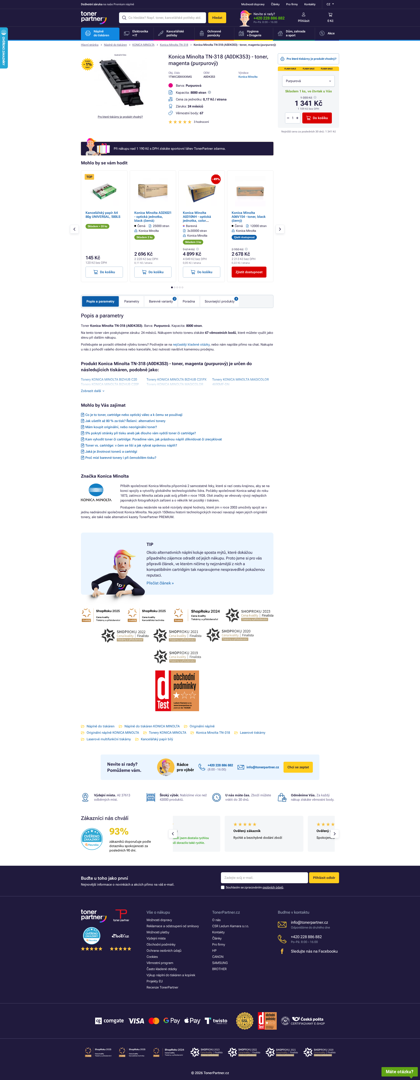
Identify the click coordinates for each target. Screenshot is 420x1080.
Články (275, 4)
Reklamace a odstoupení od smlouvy (173, 926)
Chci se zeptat (298, 767)
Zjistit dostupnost (249, 272)
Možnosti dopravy (252, 4)
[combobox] (308, 81)
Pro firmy (292, 4)
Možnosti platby (158, 932)
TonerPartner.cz (226, 912)
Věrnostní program (160, 963)
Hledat (217, 18)
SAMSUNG (220, 963)
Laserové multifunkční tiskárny (109, 739)
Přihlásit (304, 21)
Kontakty (309, 4)
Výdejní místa (156, 938)
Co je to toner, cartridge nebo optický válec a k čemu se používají (133, 415)
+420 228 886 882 (269, 18)
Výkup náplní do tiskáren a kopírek (171, 975)
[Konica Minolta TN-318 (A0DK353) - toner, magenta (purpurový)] (120, 108)
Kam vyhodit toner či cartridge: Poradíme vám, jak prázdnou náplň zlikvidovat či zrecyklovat (153, 439)
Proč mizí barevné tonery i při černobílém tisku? (120, 458)
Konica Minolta (247, 76)
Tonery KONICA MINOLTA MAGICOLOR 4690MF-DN (240, 382)
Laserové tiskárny (252, 733)
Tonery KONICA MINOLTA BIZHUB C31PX (176, 380)
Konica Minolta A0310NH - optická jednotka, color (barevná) (197, 219)
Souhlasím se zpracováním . (255, 887)
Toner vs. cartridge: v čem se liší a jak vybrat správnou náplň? (131, 445)
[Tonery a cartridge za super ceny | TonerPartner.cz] (94, 17)
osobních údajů (272, 887)
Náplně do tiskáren (115, 44)
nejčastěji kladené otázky (191, 345)
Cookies (152, 957)
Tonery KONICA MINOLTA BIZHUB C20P (110, 384)
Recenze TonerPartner (162, 987)
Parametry (131, 301)
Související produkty (219, 301)
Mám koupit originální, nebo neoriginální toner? (121, 427)
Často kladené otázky (162, 969)
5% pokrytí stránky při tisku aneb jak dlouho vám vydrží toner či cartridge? (140, 433)
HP (214, 951)
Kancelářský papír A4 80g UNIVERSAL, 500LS (103, 215)
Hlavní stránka (89, 44)
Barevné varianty (161, 301)
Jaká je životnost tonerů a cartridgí (111, 452)
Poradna (189, 301)
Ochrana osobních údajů (164, 951)
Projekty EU (155, 981)
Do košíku (320, 118)
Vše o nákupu (158, 912)
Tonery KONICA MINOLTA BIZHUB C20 (109, 380)
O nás (216, 920)
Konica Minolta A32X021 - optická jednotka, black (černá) (153, 217)
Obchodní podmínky (161, 944)
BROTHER (219, 969)
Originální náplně (202, 726)
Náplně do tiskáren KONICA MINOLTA (152, 726)
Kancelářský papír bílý (157, 739)
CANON (218, 957)
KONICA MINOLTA (143, 44)
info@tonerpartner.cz (263, 767)
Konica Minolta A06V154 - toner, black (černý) (249, 217)
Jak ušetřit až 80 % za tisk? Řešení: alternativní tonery (125, 421)
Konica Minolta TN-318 (174, 44)
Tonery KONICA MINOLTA (167, 733)
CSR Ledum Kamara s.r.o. (230, 926)
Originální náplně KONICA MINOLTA (113, 733)
